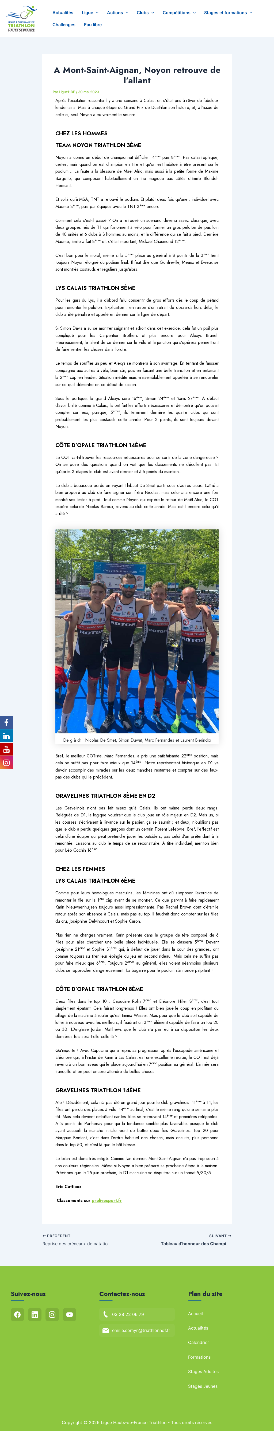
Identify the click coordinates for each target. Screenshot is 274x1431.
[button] (95, 13)
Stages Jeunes (203, 1386)
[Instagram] (52, 1314)
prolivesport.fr (107, 1200)
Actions (115, 12)
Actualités (62, 12)
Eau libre (93, 24)
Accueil (195, 1313)
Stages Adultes (203, 1371)
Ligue (87, 12)
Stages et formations (225, 12)
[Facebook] (17, 1314)
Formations (199, 1357)
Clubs (143, 12)
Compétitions (177, 12)
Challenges (63, 24)
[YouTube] (69, 1314)
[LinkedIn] (34, 1314)
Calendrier (198, 1342)
